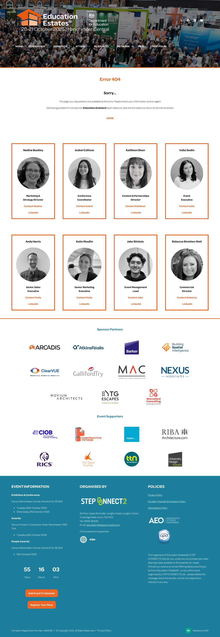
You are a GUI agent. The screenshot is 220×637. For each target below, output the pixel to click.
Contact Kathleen (135, 206)
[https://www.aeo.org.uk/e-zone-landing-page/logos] (164, 527)
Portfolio (159, 46)
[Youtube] (202, 20)
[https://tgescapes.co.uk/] (110, 404)
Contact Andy (33, 297)
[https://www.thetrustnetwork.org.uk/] (132, 466)
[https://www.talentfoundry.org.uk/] (88, 466)
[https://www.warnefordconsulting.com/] (153, 404)
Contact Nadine (33, 206)
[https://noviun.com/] (66, 404)
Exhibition (60, 46)
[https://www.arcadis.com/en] (45, 354)
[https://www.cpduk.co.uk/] (164, 544)
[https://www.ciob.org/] (45, 441)
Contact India (187, 206)
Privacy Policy (155, 495)
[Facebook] (188, 20)
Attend (81, 46)
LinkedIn (33, 212)
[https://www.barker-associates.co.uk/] (132, 354)
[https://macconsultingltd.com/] (132, 379)
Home (19, 46)
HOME (110, 118)
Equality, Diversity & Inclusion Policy (167, 501)
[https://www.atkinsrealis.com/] (88, 354)
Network (123, 46)
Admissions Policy (157, 507)
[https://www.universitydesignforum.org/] (175, 466)
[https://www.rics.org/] (45, 466)
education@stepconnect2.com (103, 524)
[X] (181, 20)
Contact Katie (84, 297)
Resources (101, 46)
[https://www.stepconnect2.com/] (104, 506)
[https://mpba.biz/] (132, 441)
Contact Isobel (84, 206)
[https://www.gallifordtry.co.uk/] (88, 379)
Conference (37, 46)
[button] (41, 593)
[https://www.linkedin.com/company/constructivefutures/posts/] (88, 441)
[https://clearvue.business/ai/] (45, 379)
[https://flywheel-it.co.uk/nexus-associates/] (175, 379)
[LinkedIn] (195, 20)
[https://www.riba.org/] (175, 441)
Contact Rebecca (187, 297)
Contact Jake (135, 297)
